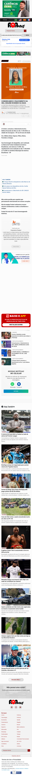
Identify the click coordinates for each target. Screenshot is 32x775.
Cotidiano (4, 743)
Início (2, 715)
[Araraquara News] (16, 25)
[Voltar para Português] (15, 20)
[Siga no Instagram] (16, 707)
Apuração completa (24, 39)
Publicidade (4, 734)
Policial (19, 717)
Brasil (18, 724)
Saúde (18, 719)
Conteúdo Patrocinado (23, 739)
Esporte (3, 727)
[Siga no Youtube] (20, 707)
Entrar (5, 19)
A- (23, 115)
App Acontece (5, 741)
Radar (18, 736)
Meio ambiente (21, 727)
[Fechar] (14, 772)
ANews (3, 739)
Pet (18, 729)
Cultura (3, 724)
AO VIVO (19, 741)
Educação (4, 729)
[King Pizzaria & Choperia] (16, 8)
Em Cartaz (4, 736)
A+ (28, 115)
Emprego (3, 731)
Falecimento (4, 722)
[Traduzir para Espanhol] (24, 20)
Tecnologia (4, 717)
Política (19, 715)
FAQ (2, 746)
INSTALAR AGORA (16, 325)
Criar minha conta (15, 694)
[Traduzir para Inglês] (20, 20)
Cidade (19, 731)
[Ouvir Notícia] (4, 124)
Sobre (18, 743)
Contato (19, 746)
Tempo (18, 734)
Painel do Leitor (15, 756)
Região (19, 722)
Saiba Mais (16, 246)
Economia (4, 719)
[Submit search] (25, 31)
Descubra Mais (15, 679)
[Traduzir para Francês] (29, 20)
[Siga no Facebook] (11, 707)
